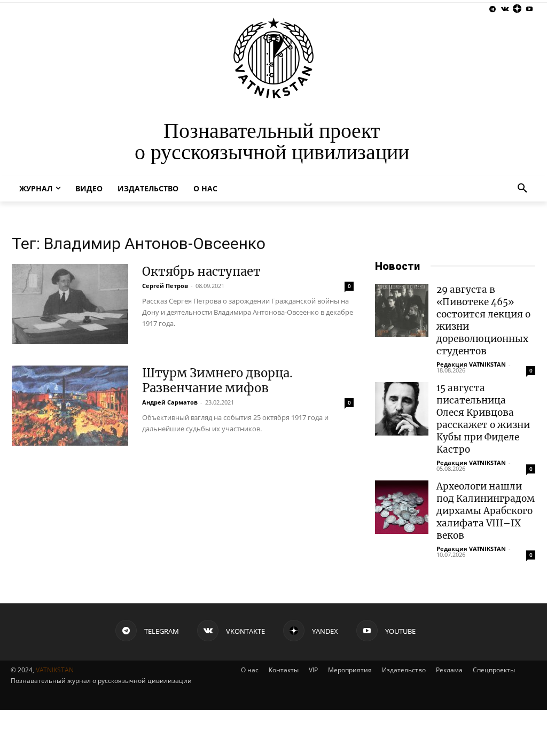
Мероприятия (350, 669)
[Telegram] (493, 9)
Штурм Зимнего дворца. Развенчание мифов (217, 380)
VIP (313, 669)
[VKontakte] (505, 9)
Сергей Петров (165, 286)
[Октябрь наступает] (70, 304)
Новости (397, 266)
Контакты (284, 669)
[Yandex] (517, 9)
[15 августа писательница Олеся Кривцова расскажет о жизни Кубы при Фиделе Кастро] (401, 409)
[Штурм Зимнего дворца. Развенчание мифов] (70, 406)
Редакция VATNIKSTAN (471, 364)
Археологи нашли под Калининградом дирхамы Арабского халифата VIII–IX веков (485, 510)
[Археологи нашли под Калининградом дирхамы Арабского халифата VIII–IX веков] (401, 507)
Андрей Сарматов (170, 402)
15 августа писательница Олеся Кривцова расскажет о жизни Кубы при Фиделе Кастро (483, 418)
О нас (250, 669)
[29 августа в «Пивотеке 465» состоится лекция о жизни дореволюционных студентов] (401, 310)
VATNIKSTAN (55, 669)
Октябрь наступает (201, 271)
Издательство (404, 669)
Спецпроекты (494, 669)
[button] (522, 188)
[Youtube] (529, 9)
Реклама (449, 669)
